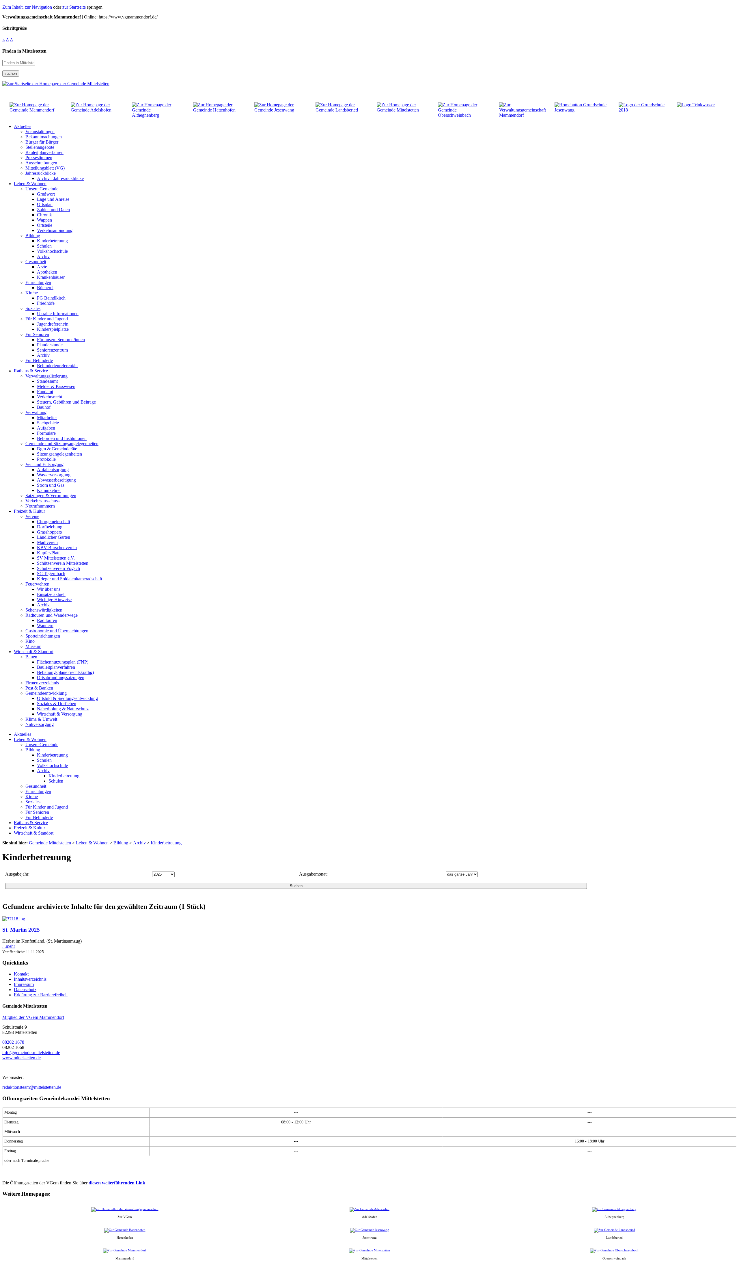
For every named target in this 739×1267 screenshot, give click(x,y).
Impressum (24, 984)
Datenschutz (25, 989)
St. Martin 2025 (21, 930)
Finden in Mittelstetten (24, 51)
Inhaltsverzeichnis (30, 979)
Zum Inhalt (12, 7)
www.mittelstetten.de (21, 1057)
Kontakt (21, 973)
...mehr (8, 946)
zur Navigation (38, 7)
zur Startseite (74, 7)
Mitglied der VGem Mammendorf (33, 1017)
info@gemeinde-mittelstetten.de (31, 1052)
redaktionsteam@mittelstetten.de (31, 1087)
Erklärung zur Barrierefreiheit (41, 994)
